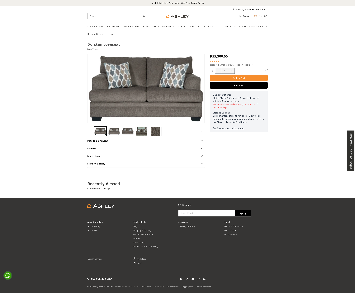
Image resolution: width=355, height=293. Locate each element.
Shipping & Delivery (142, 230)
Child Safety (138, 242)
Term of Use (230, 230)
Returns (136, 238)
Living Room (95, 26)
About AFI (92, 230)
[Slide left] (90, 131)
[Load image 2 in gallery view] (114, 131)
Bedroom (113, 26)
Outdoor (168, 26)
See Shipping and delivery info (228, 128)
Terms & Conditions (233, 226)
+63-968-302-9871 (102, 279)
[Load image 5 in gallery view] (155, 131)
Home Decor (206, 26)
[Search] (144, 16)
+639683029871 (260, 9)
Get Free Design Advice (192, 3)
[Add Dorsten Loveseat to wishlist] (266, 70)
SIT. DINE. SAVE (226, 26)
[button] (265, 16)
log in (139, 263)
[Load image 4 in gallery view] (141, 131)
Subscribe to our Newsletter (351, 150)
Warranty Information (143, 234)
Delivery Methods (187, 226)
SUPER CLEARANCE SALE (253, 26)
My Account (245, 16)
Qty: (212, 70)
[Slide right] (201, 131)
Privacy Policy (230, 234)
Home (90, 34)
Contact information (203, 287)
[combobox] (117, 16)
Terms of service (173, 287)
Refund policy (146, 287)
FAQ (135, 226)
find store (141, 259)
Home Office (151, 26)
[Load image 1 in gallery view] (100, 131)
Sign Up (243, 213)
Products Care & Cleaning (145, 246)
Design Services (95, 259)
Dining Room (130, 26)
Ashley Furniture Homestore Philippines (108, 287)
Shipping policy (187, 287)
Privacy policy (159, 287)
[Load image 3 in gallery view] (128, 131)
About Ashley (94, 226)
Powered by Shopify (130, 287)
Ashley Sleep (186, 26)
